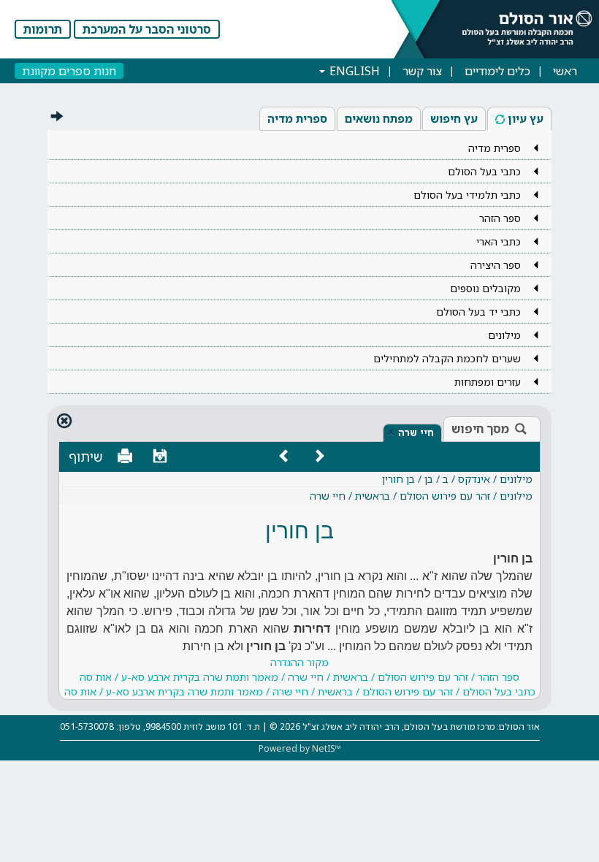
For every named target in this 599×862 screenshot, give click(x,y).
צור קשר (422, 71)
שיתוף (86, 456)
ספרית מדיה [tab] (297, 118)
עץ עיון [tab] (525, 118)
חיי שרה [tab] (416, 432)
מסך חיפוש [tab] (480, 429)
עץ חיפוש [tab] (454, 118)
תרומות (42, 29)
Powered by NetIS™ (300, 748)
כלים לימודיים (497, 71)
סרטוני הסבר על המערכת (147, 29)
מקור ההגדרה (299, 676)
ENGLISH (353, 71)
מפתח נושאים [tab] (379, 118)
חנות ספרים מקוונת (69, 71)
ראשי (565, 71)
